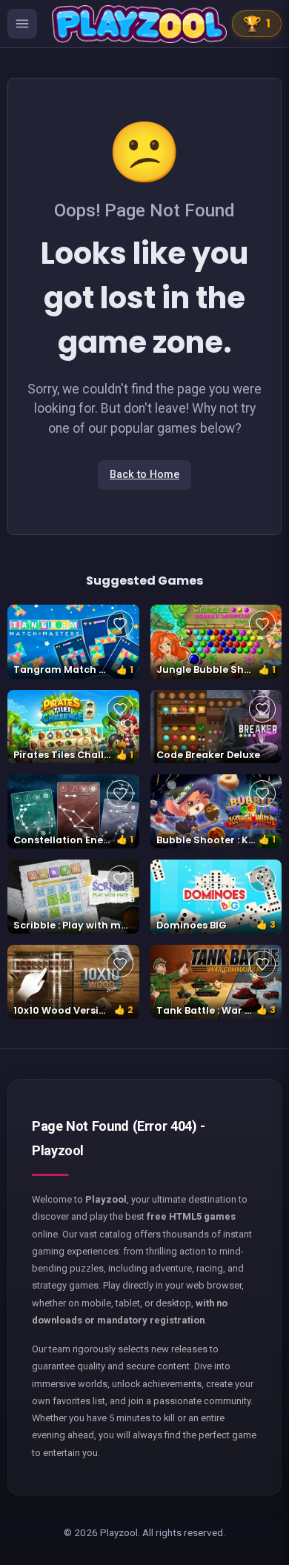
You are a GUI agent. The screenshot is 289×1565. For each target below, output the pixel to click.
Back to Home (144, 474)
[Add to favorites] (120, 624)
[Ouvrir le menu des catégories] (22, 24)
